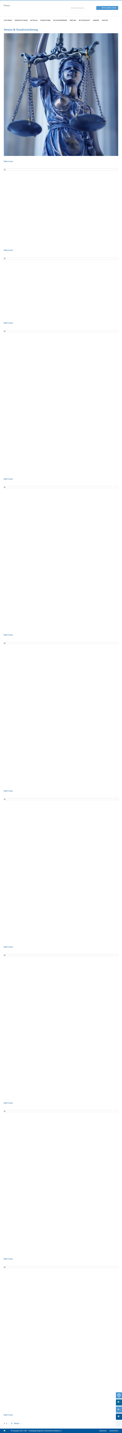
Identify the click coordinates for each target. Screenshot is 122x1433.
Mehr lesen (8, 161)
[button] (119, 1424)
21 (12, 1423)
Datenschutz (114, 1431)
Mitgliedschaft (84, 20)
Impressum (103, 1431)
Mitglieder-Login (109, 8)
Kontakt (105, 20)
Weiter (17, 1423)
